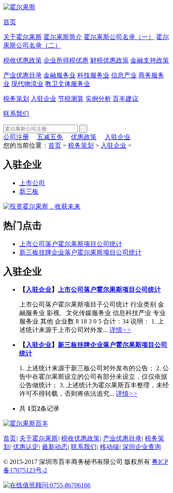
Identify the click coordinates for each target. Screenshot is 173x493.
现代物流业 (27, 83)
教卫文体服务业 (67, 83)
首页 (9, 22)
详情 (120, 329)
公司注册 (16, 137)
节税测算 (71, 98)
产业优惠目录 (22, 75)
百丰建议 (125, 98)
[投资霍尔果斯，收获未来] (41, 206)
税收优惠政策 (22, 60)
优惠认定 (26, 446)
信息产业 (124, 75)
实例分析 (98, 98)
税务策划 (16, 98)
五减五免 (50, 137)
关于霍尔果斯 (22, 36)
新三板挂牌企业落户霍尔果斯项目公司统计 (80, 252)
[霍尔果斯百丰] (25, 423)
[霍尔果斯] (19, 7)
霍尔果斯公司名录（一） (119, 36)
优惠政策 (84, 137)
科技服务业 (93, 75)
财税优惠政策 (109, 60)
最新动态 (55, 446)
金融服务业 (59, 75)
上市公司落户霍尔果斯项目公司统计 (70, 243)
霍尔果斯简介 (62, 36)
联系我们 (16, 113)
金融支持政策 (149, 60)
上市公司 (32, 183)
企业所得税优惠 (66, 60)
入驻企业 (43, 98)
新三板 (29, 191)
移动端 (109, 446)
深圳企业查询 (141, 446)
